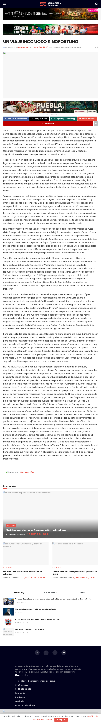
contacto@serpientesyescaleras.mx (36, 681)
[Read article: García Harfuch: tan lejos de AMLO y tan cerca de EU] (75, 553)
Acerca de (20, 693)
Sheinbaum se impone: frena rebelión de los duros (36, 530)
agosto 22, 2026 (35, 577)
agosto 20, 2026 (85, 577)
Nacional (11, 526)
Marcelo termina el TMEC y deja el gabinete (35, 609)
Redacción (23, 47)
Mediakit (19, 701)
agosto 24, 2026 (38, 534)
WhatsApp (23, 685)
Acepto (61, 719)
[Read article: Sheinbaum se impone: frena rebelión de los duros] (50, 514)
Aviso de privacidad (25, 705)
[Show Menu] (4, 4)
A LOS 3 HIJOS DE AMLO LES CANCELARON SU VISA (37, 619)
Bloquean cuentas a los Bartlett (30, 629)
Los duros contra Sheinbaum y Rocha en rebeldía (22, 573)
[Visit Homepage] (50, 3)
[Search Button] (96, 4)
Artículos (55, 47)
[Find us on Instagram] (54, 652)
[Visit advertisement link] (50, 14)
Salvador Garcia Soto (71, 47)
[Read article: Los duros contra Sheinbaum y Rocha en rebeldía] (26, 553)
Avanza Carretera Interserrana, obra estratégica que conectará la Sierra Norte (53, 599)
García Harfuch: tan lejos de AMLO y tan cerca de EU (74, 573)
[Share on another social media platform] (96, 123)
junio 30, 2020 (40, 47)
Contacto (20, 697)
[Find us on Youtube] (63, 652)
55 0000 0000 (24, 689)
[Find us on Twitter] (46, 653)
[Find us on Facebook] (37, 652)
